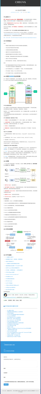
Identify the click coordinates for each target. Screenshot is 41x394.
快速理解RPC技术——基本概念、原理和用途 (14, 259)
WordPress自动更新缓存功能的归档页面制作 (15, 314)
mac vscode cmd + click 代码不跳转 (14, 320)
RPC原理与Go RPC (9, 276)
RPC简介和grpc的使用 (10, 272)
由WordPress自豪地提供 (31, 390)
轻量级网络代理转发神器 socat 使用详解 (15, 311)
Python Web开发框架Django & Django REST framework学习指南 (19, 332)
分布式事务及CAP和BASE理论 (13, 324)
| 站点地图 (15, 390)
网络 (12, 20)
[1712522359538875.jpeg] (20, 92)
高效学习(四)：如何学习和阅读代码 (13, 318)
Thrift (6, 151)
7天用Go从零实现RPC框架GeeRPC (12, 285)
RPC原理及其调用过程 (10, 278)
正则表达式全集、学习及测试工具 (13, 335)
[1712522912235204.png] (20, 175)
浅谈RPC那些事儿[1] (10, 261)
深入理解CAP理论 (10, 310)
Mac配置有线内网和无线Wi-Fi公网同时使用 (15, 322)
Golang (17, 300)
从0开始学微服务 (10, 313)
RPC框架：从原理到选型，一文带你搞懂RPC (14, 270)
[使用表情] (36, 368)
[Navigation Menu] (39, 5)
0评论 (21, 12)
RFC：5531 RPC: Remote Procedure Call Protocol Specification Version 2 (23, 37)
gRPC (6, 147)
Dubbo (6, 156)
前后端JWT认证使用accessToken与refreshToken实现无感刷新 (19, 328)
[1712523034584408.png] (20, 241)
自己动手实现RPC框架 (10, 289)
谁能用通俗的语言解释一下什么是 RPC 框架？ (14, 265)
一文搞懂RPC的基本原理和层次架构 (12, 263)
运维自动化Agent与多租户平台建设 (14, 336)
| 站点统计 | (19, 390)
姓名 (5, 368)
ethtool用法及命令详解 (11, 325)
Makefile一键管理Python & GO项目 (13, 333)
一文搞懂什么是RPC (9, 257)
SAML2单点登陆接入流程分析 (12, 321)
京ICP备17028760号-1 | (24, 390)
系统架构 (11, 76)
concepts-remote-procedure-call (12, 274)
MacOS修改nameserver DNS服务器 (13, 317)
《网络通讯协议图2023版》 (12, 329)
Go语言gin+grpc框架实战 (10, 287)
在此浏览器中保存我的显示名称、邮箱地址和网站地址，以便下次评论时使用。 (19, 381)
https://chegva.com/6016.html (9, 297)
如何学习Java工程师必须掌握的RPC (12, 267)
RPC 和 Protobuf (9, 280)
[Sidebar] (1, 5)
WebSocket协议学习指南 (12, 331)
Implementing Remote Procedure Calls (12, 34)
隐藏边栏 (28, 12)
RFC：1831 (6, 37)
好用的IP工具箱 (10, 326)
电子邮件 (6, 372)
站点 (4, 377)
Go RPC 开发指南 (9, 283)
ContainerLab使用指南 (11, 315)
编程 (4, 149)
